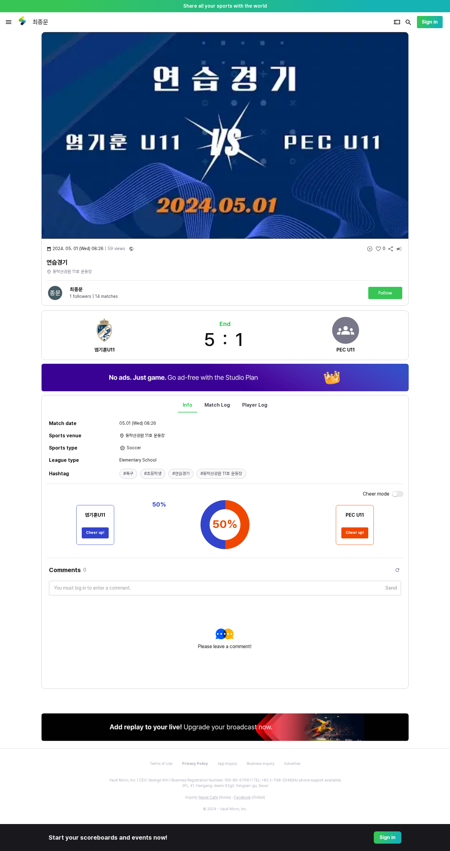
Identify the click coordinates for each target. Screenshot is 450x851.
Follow (385, 293)
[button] (128, 474)
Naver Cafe (208, 797)
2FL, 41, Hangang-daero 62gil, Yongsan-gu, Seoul (225, 786)
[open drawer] (8, 22)
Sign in (430, 22)
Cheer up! (95, 532)
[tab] (187, 405)
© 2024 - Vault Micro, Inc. (225, 809)
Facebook (242, 797)
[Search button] (408, 22)
